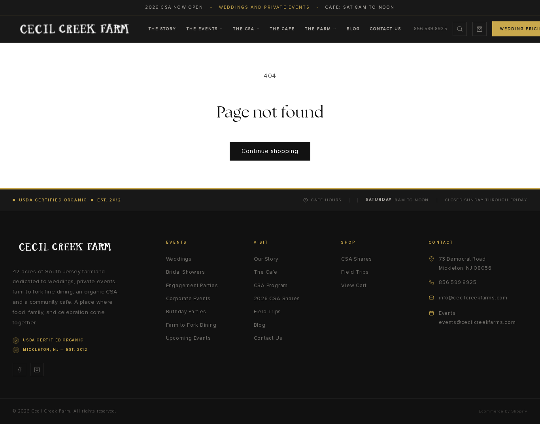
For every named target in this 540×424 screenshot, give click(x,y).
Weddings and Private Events (264, 7)
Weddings (179, 259)
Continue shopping (270, 151)
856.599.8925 (430, 28)
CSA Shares (356, 259)
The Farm (318, 28)
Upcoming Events (188, 338)
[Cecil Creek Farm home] (65, 247)
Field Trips (267, 312)
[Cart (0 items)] (479, 29)
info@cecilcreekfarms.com (473, 298)
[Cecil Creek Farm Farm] (74, 29)
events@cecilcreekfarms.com (477, 322)
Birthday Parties (186, 312)
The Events (202, 28)
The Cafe (282, 28)
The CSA (244, 28)
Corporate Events (188, 298)
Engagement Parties (192, 285)
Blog (353, 28)
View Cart (353, 285)
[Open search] (460, 29)
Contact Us (385, 28)
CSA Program (271, 285)
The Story (162, 28)
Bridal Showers (185, 272)
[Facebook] (19, 369)
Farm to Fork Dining (191, 325)
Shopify (519, 411)
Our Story (266, 259)
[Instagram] (36, 369)
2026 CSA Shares (277, 298)
